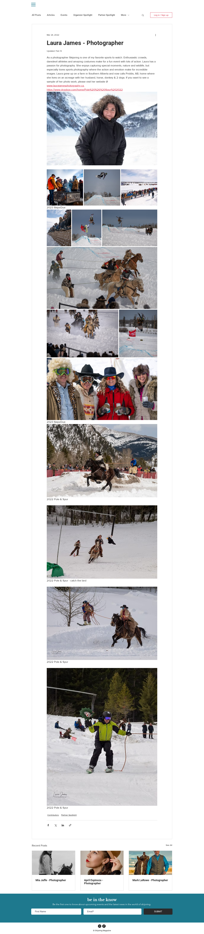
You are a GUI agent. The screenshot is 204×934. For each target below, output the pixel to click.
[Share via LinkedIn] (62, 825)
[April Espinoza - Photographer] (102, 863)
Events (64, 15)
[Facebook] (104, 926)
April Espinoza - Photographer (93, 882)
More (123, 15)
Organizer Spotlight (82, 15)
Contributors (53, 815)
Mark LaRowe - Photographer (150, 880)
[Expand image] (65, 187)
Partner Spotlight (106, 15)
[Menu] (33, 4)
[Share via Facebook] (48, 825)
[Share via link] (70, 825)
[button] (142, 15)
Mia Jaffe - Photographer (51, 880)
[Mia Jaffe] (53, 863)
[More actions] (155, 35)
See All (169, 845)
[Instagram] (99, 926)
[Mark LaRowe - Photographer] (150, 863)
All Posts (36, 15)
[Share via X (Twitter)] (55, 825)
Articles (51, 15)
